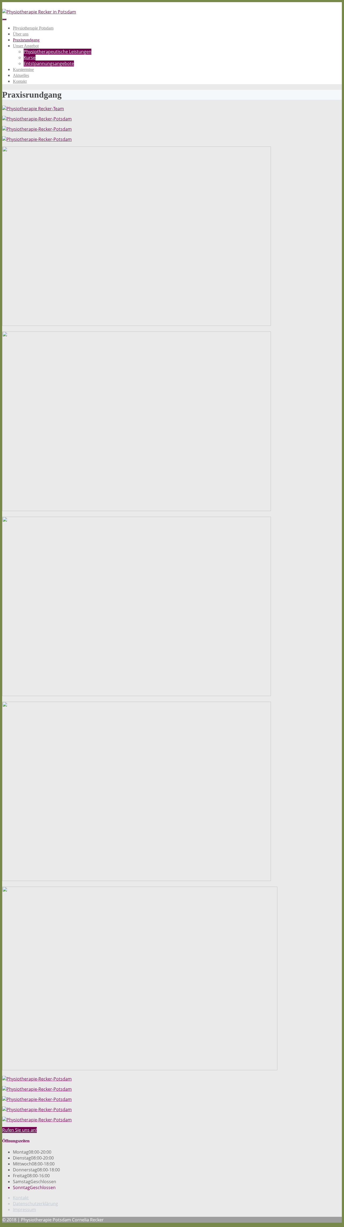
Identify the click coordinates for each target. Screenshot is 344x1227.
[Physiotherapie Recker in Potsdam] (39, 12)
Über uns (20, 34)
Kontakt (20, 81)
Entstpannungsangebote (49, 63)
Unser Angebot (26, 46)
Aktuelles (21, 75)
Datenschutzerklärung (35, 1204)
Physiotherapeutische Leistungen (57, 52)
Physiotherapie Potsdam (33, 28)
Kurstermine (23, 69)
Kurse (29, 57)
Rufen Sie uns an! (19, 1130)
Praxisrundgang (26, 40)
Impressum (24, 1209)
